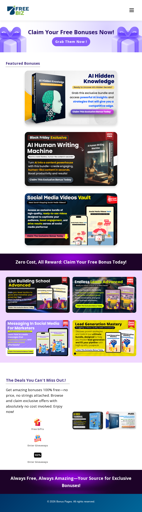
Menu (131, 10)
